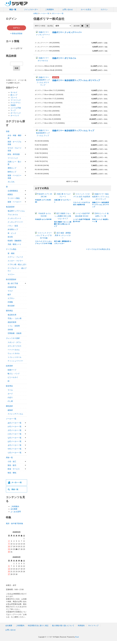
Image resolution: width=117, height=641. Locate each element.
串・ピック (12, 233)
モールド (14, 92)
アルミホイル (13, 214)
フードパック (16, 100)
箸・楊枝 (11, 253)
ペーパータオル (14, 350)
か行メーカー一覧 (14, 426)
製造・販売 (12, 465)
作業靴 (10, 302)
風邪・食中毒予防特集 (14, 523)
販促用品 (9, 386)
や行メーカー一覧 (14, 449)
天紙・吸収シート (14, 244)
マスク (10, 291)
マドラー (11, 274)
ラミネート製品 (14, 198)
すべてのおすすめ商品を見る (99, 249)
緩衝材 (10, 410)
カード (10, 394)
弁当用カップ (13, 229)
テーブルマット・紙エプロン (17, 269)
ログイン (104, 9)
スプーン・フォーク (15, 257)
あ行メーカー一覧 (14, 423)
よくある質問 (16, 512)
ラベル (10, 390)
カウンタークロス (14, 346)
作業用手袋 (12, 287)
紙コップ (14, 95)
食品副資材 (10, 207)
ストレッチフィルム (15, 414)
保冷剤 (10, 237)
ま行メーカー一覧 (14, 445)
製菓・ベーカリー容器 (14, 176)
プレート (14, 97)
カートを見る (86, 9)
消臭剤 (13, 105)
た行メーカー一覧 (14, 434)
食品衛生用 (12, 315)
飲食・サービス (14, 469)
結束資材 (9, 366)
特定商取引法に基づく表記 (38, 625)
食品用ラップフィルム (16, 211)
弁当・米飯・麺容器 (14, 136)
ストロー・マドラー (15, 261)
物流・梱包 (12, 473)
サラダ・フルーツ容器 (14, 149)
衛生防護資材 (11, 279)
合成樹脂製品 (13, 191)
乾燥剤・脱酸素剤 (14, 241)
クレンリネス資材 (13, 338)
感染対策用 (12, 322)
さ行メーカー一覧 (57, 13)
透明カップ (12, 168)
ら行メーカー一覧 (14, 453)
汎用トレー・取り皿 (14, 163)
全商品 (35, 13)
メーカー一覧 (44, 13)
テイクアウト (16, 103)
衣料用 (10, 330)
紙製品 (10, 194)
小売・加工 (12, 461)
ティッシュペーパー (15, 361)
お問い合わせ (67, 9)
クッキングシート (14, 218)
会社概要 (14, 509)
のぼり (10, 397)
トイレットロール (14, 357)
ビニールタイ (13, 377)
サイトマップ (93, 625)
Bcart (77, 637)
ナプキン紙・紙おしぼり (17, 264)
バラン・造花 (13, 226)
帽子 (9, 295)
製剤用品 (9, 311)
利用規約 (81, 625)
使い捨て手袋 (13, 283)
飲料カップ (12, 172)
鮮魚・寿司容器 (14, 154)
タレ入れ (11, 182)
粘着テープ (12, 370)
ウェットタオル (14, 353)
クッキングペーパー (15, 222)
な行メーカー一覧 (14, 438)
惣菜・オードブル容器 (14, 143)
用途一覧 (9, 457)
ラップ (13, 110)
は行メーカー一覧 (14, 441)
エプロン (11, 298)
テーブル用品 (11, 249)
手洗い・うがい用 (14, 318)
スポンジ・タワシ (14, 342)
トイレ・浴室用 (14, 326)
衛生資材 (11, 306)
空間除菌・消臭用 (14, 333)
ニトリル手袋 (16, 108)
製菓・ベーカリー (14, 202)
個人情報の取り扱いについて (63, 625)
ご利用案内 (49, 9)
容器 (7, 131)
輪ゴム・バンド (14, 373)
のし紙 (10, 401)
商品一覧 (12, 9)
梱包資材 (9, 406)
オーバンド (15, 115)
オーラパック (16, 113)
